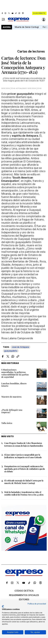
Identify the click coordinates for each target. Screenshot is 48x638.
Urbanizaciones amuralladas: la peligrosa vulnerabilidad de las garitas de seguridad (15, 373)
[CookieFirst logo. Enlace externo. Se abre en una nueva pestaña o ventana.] (3, 606)
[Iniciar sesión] (43, 19)
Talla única (6, 423)
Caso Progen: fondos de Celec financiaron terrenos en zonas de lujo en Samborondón (23, 444)
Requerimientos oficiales (24, 595)
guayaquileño (10, 350)
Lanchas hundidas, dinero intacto (14, 384)
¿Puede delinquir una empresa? (11, 411)
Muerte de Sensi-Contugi (27, 27)
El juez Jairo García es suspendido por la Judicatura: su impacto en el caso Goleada (22, 456)
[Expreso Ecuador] (24, 575)
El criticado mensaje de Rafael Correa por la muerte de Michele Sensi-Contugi (23, 481)
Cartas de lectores (31, 51)
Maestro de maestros (11, 396)
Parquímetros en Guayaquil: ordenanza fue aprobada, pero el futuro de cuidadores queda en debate (24, 469)
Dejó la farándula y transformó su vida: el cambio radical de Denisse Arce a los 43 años (23, 493)
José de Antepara (20, 347)
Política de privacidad (37, 604)
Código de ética (24, 591)
